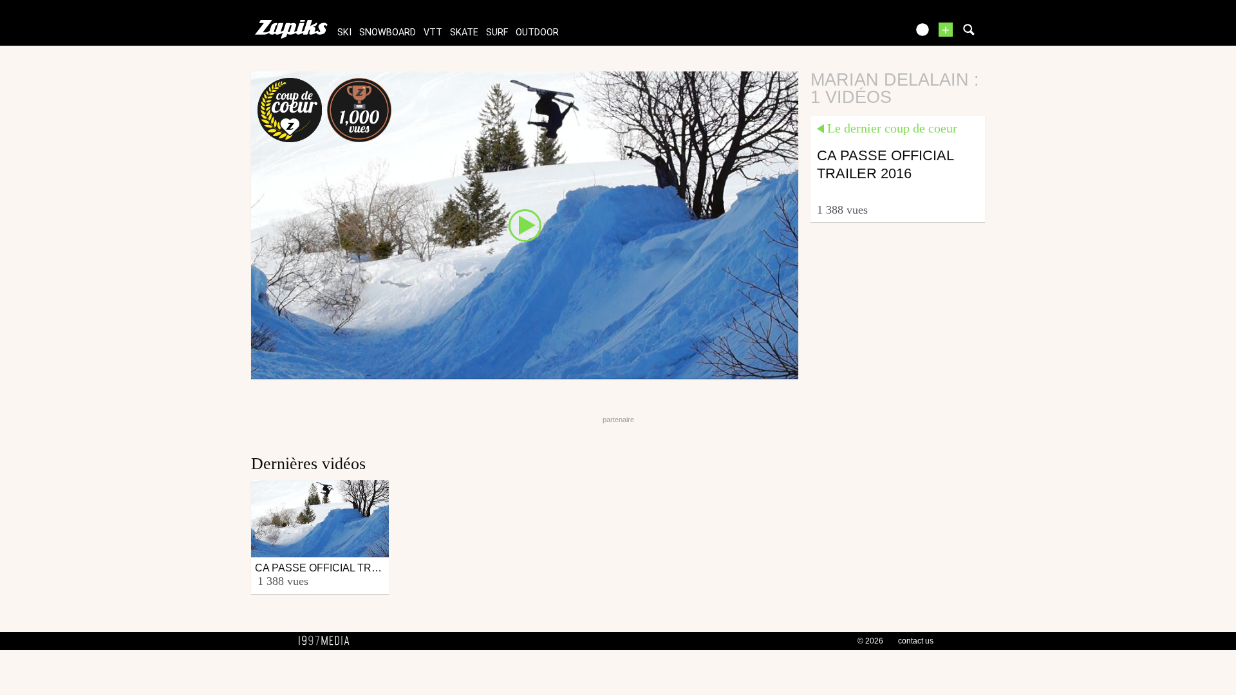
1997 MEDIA (327, 641)
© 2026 (870, 640)
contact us (915, 640)
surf (497, 32)
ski (344, 32)
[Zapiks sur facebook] (870, 33)
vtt (433, 32)
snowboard (387, 32)
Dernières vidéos (308, 463)
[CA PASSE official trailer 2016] (524, 224)
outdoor (537, 32)
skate (464, 32)
